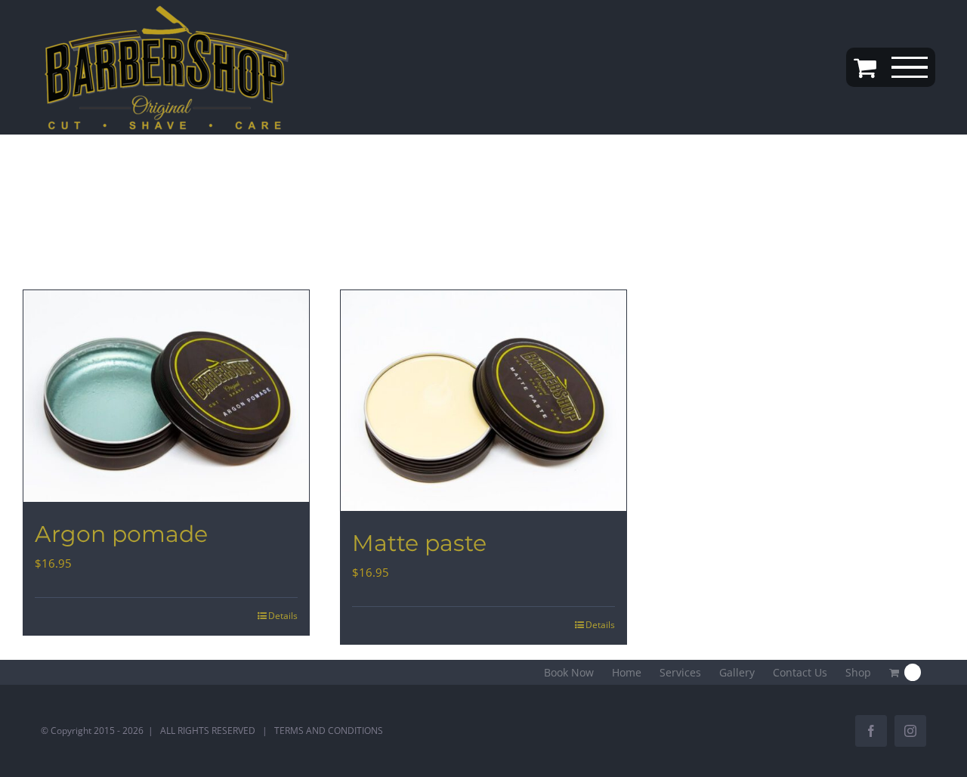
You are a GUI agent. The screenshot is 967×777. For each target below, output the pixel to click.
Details (283, 615)
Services (680, 672)
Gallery (737, 672)
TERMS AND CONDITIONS (328, 730)
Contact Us (800, 672)
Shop (858, 672)
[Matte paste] (483, 400)
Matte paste (419, 543)
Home (626, 672)
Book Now (569, 672)
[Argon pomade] (166, 396)
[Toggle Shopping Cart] (865, 67)
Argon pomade (121, 534)
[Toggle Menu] (909, 68)
